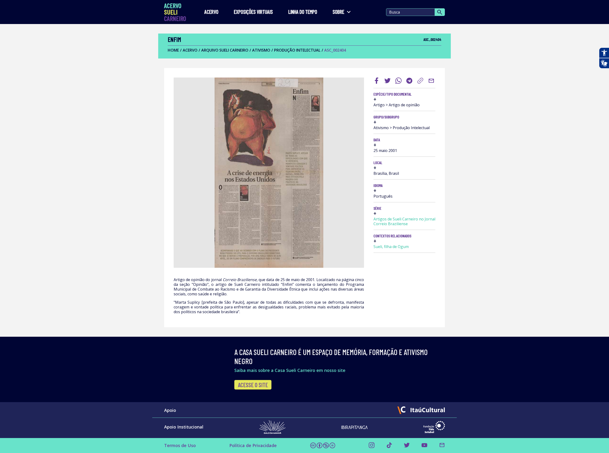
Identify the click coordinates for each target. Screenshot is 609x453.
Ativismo (261, 50)
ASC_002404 (335, 50)
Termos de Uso (180, 445)
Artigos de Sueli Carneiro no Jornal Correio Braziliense (404, 221)
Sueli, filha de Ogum (391, 246)
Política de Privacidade (253, 445)
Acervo (211, 12)
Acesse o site (253, 384)
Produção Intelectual (297, 50)
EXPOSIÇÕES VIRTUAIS (253, 12)
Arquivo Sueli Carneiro (224, 50)
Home (173, 50)
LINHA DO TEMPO (302, 12)
